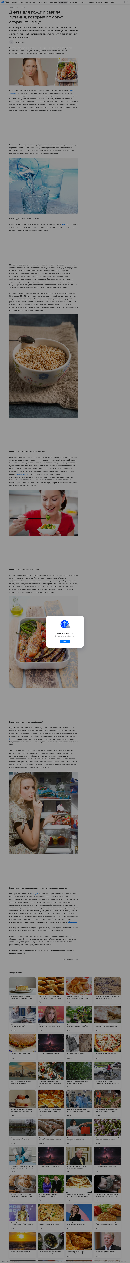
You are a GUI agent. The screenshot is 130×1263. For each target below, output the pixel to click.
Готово (65, 641)
